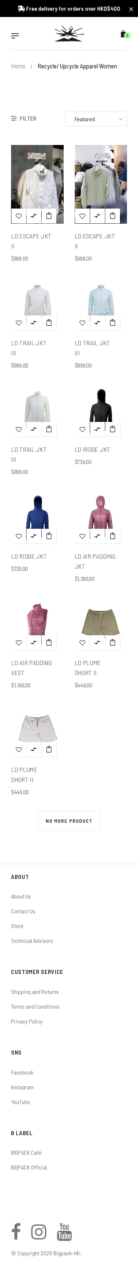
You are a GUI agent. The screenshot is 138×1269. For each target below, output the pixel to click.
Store (17, 925)
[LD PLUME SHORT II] (112, 642)
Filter (27, 118)
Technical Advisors (32, 940)
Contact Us (23, 910)
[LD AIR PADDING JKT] (112, 536)
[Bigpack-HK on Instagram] (38, 1235)
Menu (17, 36)
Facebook (22, 1072)
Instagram (22, 1086)
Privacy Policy (27, 1021)
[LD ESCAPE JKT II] (49, 216)
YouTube (20, 1101)
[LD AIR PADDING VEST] (49, 642)
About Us (21, 896)
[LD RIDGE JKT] (112, 429)
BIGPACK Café (26, 1152)
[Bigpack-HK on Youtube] (64, 1235)
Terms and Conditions (35, 1006)
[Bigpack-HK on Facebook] (16, 1235)
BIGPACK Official (29, 1167)
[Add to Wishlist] (18, 216)
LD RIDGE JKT (92, 449)
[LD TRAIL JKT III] (49, 322)
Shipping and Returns (35, 991)
